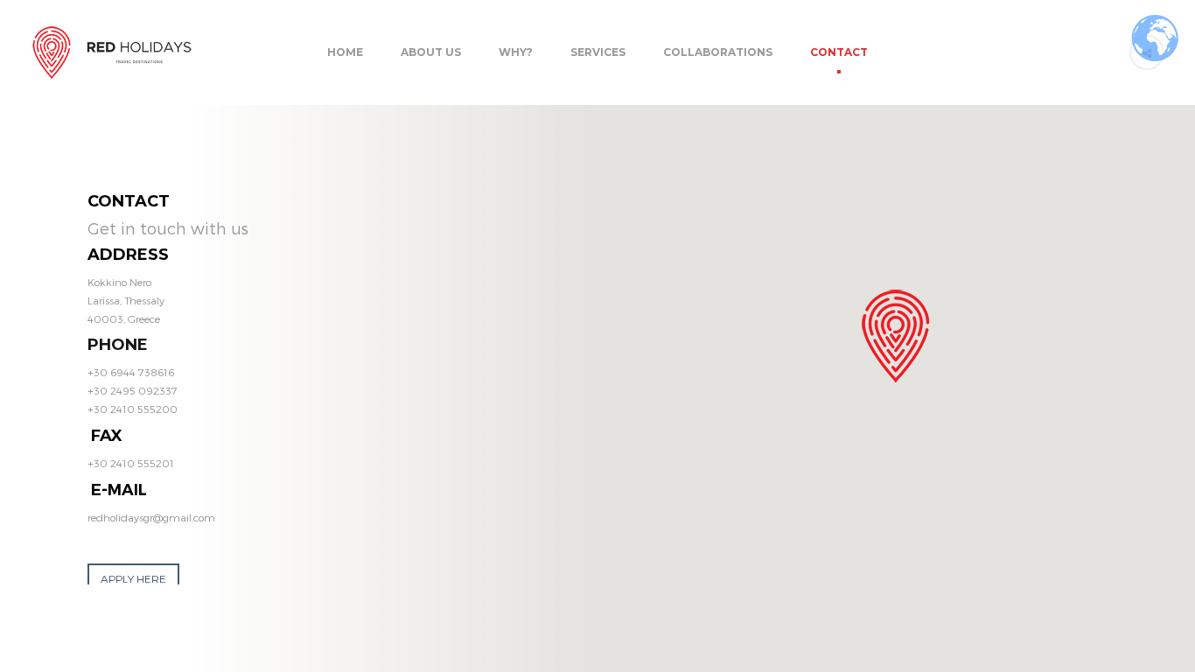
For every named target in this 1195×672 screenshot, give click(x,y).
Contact (839, 52)
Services (597, 52)
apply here (133, 578)
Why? (516, 52)
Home (345, 52)
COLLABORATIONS (717, 52)
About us (431, 52)
